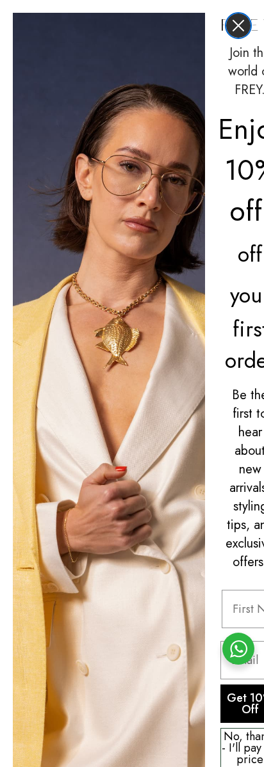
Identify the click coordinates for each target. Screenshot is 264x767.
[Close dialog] (238, 25)
